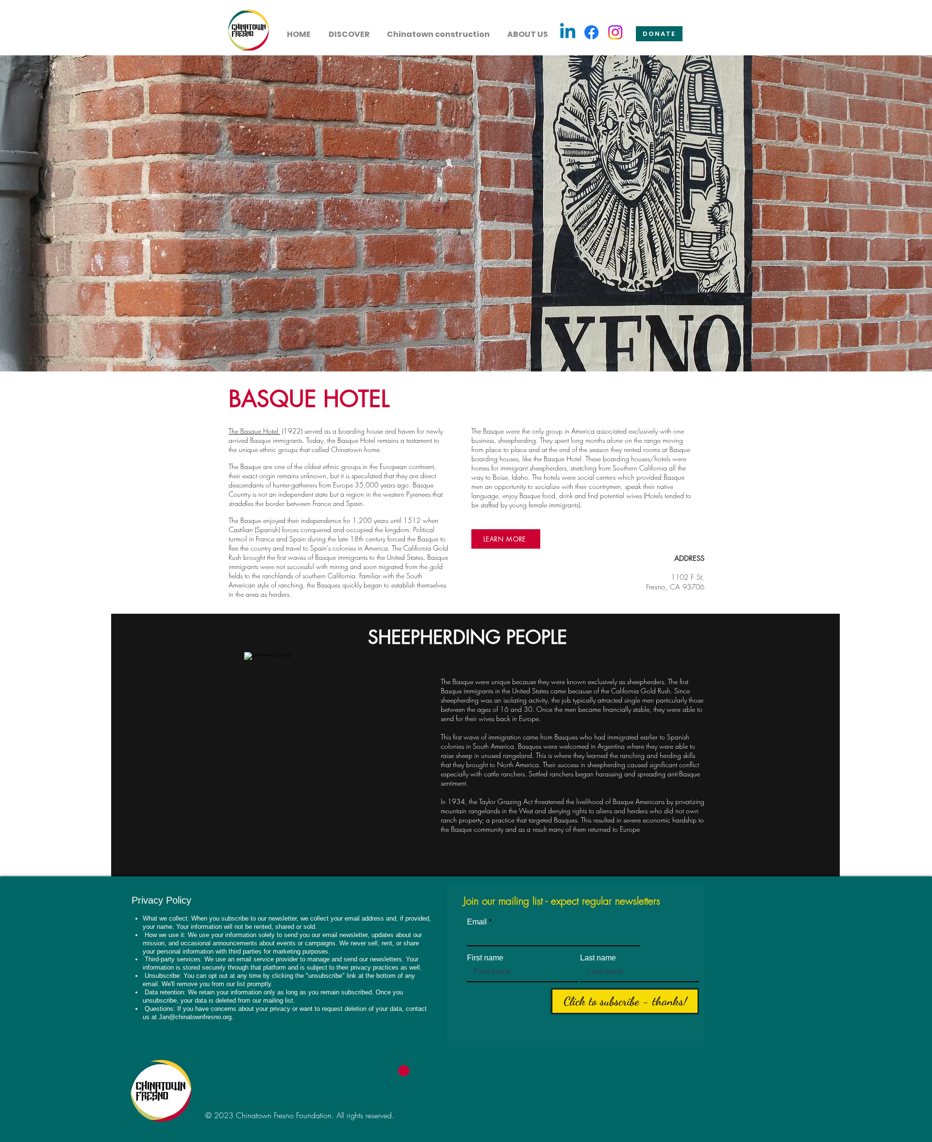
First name (485, 958)
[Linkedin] (567, 32)
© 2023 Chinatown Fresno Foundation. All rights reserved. (299, 1115)
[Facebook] (591, 32)
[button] (348, 30)
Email (477, 922)
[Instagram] (615, 32)
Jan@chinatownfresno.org (195, 1017)
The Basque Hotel (254, 431)
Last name (598, 958)
